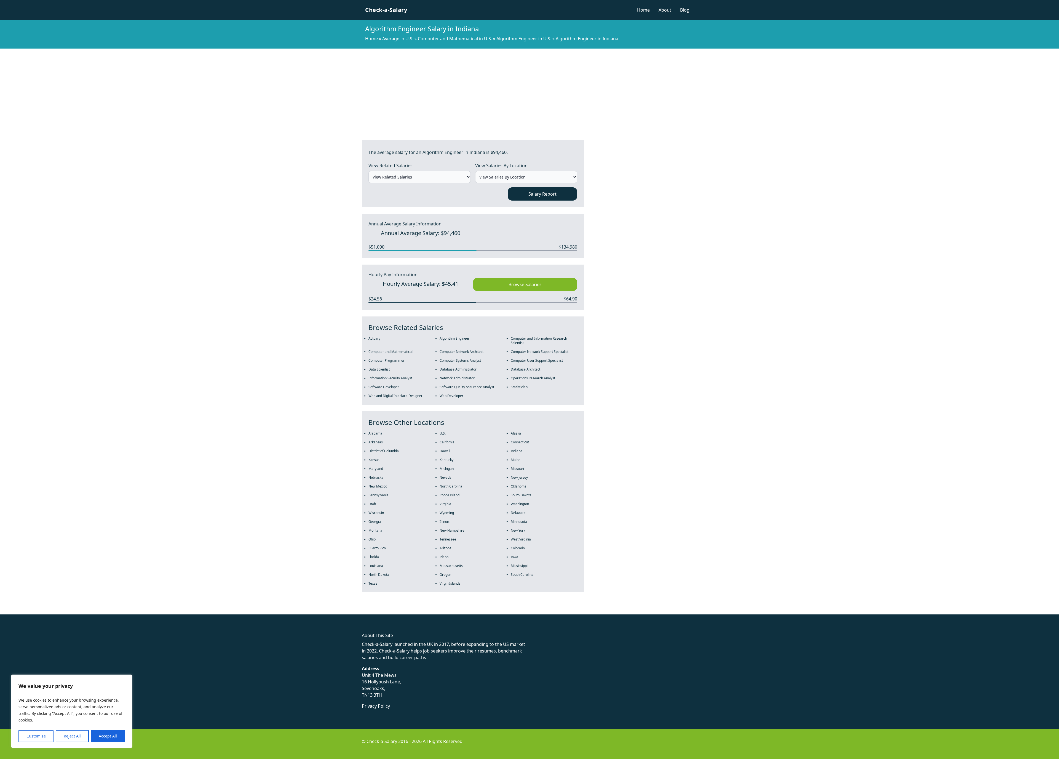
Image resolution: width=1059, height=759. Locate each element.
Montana (375, 530)
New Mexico (377, 486)
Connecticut (520, 442)
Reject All (72, 736)
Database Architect (525, 369)
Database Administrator (458, 369)
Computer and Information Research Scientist (539, 340)
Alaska (516, 433)
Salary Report (542, 194)
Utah (372, 504)
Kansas (373, 459)
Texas (372, 583)
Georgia (374, 521)
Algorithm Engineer (454, 338)
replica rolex (82, 611)
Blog (684, 10)
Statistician (519, 387)
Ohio (372, 539)
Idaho (444, 557)
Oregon (445, 574)
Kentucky (446, 459)
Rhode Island (449, 495)
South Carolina (522, 574)
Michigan (447, 468)
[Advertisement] (529, 90)
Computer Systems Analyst (460, 360)
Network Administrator (457, 378)
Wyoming (447, 512)
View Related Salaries (390, 166)
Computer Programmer (386, 360)
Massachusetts (451, 565)
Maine (515, 459)
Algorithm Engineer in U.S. (523, 39)
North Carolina (451, 486)
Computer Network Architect (461, 351)
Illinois (445, 521)
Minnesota (519, 521)
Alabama (375, 433)
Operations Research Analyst (533, 378)
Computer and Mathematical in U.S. (455, 39)
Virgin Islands (450, 583)
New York (518, 530)
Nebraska (375, 477)
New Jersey (519, 477)
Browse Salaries (525, 284)
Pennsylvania (378, 495)
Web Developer (451, 395)
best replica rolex (114, 611)
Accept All (108, 736)
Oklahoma (518, 486)
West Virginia (521, 539)
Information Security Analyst (390, 378)
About (665, 10)
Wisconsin (376, 512)
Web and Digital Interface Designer (395, 395)
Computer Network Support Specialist (539, 351)
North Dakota (378, 574)
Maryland (375, 468)
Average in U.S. (397, 39)
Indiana (516, 451)
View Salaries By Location (501, 166)
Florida (373, 557)
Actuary (374, 338)
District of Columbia (383, 451)
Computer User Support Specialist (537, 360)
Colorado (518, 548)
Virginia (445, 504)
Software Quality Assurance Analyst (467, 387)
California (447, 442)
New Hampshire (452, 530)
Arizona (445, 548)
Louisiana (375, 565)
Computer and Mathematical (390, 351)
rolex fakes (33, 611)
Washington (520, 504)
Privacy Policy (376, 706)
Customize (36, 736)
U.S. (443, 433)
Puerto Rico (377, 548)
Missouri (517, 468)
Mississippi (519, 565)
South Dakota (521, 495)
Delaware (518, 512)
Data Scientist (379, 369)
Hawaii (445, 451)
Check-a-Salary (386, 10)
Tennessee (448, 539)
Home (643, 10)
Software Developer (383, 387)
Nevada (445, 477)
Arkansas (375, 442)
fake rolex (10, 611)
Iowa (514, 557)
